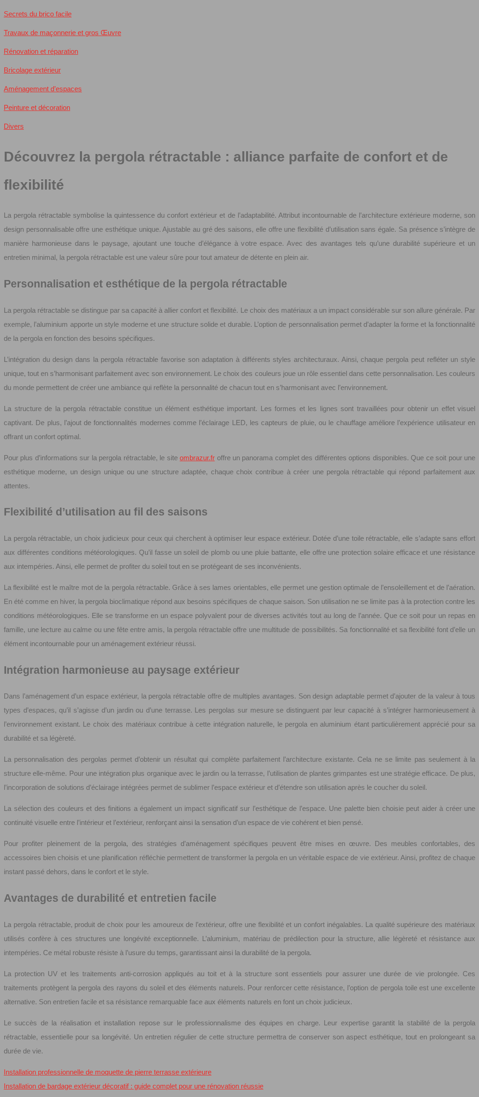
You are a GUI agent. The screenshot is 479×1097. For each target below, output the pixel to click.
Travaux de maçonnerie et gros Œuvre (62, 33)
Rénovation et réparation (41, 51)
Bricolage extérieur (32, 70)
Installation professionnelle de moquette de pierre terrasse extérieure (107, 1072)
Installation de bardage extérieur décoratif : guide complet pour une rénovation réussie (133, 1086)
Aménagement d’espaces (43, 89)
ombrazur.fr (197, 458)
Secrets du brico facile (38, 14)
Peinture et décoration (37, 107)
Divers (14, 126)
